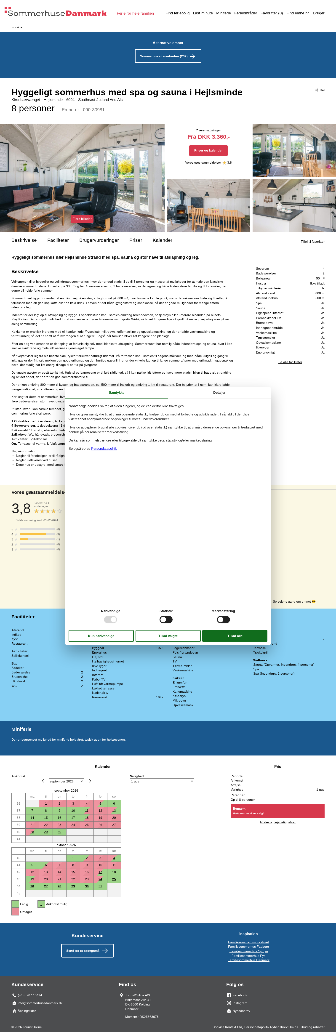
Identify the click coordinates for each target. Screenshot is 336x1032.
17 (100, 872)
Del (322, 90)
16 (59, 817)
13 (114, 810)
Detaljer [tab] (219, 392)
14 (32, 817)
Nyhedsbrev (279, 1027)
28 (32, 832)
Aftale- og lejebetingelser (278, 822)
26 (32, 886)
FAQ (240, 1027)
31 (100, 886)
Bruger (319, 13)
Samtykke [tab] (116, 392)
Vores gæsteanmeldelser (203, 162)
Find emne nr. (298, 13)
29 (46, 832)
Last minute (203, 13)
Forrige (43, 780)
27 (46, 886)
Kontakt (230, 1027)
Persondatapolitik (256, 1027)
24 (100, 879)
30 (59, 832)
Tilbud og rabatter (312, 1027)
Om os (293, 1027)
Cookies (218, 1027)
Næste (89, 780)
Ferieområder (245, 13)
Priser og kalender (208, 150)
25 (114, 879)
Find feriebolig (177, 13)
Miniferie (223, 13)
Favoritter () (272, 13)
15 (46, 817)
